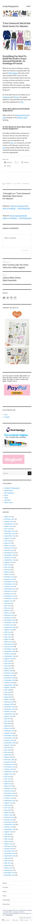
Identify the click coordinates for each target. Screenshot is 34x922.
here (12, 143)
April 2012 (7, 865)
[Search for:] (15, 473)
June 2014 (7, 808)
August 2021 (8, 601)
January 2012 (8, 870)
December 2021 (9, 596)
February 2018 (9, 702)
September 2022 (10, 589)
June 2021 (7, 606)
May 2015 (7, 781)
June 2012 (7, 860)
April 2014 (7, 812)
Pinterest (16, 97)
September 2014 (10, 800)
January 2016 (8, 762)
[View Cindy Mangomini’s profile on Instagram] (11, 297)
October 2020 (9, 625)
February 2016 (9, 759)
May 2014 (7, 810)
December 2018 (9, 678)
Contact (5, 887)
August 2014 (8, 803)
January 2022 (9, 593)
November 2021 (9, 598)
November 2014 (9, 796)
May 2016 (7, 752)
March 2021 (8, 613)
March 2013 (8, 844)
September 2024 (10, 536)
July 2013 (7, 834)
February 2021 (9, 615)
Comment (25, 250)
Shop (6, 498)
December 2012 (9, 851)
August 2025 (8, 526)
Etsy (21, 102)
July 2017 (7, 719)
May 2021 (7, 608)
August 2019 (8, 658)
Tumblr (7, 417)
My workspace (9, 493)
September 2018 (10, 685)
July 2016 (7, 747)
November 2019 (9, 651)
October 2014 (8, 798)
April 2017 (7, 726)
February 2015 (9, 788)
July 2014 (7, 805)
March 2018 (8, 699)
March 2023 (8, 574)
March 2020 (8, 642)
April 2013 (7, 841)
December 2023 (9, 553)
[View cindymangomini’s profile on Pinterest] (15, 297)
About (5, 883)
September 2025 (10, 524)
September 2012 (10, 856)
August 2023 (8, 562)
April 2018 (7, 697)
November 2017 (9, 709)
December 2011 (9, 872)
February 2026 (9, 519)
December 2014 (9, 793)
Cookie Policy (9, 915)
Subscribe (6, 904)
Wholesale (6, 900)
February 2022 (9, 591)
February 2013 (9, 846)
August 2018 (8, 687)
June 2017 (7, 721)
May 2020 (7, 637)
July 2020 (7, 632)
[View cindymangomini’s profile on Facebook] (4, 297)
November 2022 (9, 584)
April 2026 (8, 517)
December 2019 (9, 649)
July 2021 (7, 603)
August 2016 (8, 745)
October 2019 (9, 654)
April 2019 (7, 668)
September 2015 (10, 771)
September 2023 (10, 560)
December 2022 (9, 581)
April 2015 (7, 783)
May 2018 (7, 694)
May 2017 (7, 723)
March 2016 (8, 757)
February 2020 (9, 644)
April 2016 (7, 755)
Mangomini (8, 183)
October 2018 (8, 682)
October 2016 (9, 740)
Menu (28, 6)
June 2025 (7, 529)
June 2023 (7, 567)
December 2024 (9, 531)
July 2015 (7, 776)
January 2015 (8, 791)
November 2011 (9, 875)
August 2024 (8, 538)
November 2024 (9, 533)
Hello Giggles (13, 73)
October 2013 (8, 827)
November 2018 (9, 680)
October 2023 (9, 557)
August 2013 (8, 832)
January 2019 (8, 675)
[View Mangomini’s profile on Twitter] (7, 297)
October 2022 (9, 586)
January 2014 (8, 820)
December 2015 (9, 764)
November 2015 (9, 767)
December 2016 (9, 735)
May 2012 (7, 863)
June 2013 (7, 836)
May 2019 (7, 666)
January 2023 (8, 579)
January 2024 (9, 550)
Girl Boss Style (22, 117)
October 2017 (8, 711)
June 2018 (7, 692)
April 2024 (8, 543)
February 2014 (9, 817)
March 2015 (8, 786)
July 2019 (7, 661)
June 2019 (7, 663)
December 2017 (9, 707)
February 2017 (9, 731)
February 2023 (9, 577)
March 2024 (8, 545)
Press (6, 495)
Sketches (7, 500)
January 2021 (8, 618)
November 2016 (9, 738)
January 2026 (9, 521)
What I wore (8, 502)
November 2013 (9, 824)
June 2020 (7, 634)
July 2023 (7, 565)
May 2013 (7, 839)
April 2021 (7, 610)
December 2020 (9, 620)
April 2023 (7, 572)
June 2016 (7, 750)
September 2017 (9, 714)
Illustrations (25, 183)
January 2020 (9, 646)
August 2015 (8, 774)
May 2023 (7, 569)
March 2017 (8, 728)
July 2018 (7, 690)
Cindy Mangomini (10, 6)
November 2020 (9, 622)
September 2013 (9, 829)
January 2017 (8, 733)
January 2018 (8, 704)
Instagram (6, 97)
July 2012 (7, 858)
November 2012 (9, 853)
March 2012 (8, 868)
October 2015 (8, 769)
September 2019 (10, 656)
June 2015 (7, 779)
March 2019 (8, 670)
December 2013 (9, 822)
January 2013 (8, 848)
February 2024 (9, 548)
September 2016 (10, 743)
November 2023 (9, 555)
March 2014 (8, 815)
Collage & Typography (12, 488)
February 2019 (9, 673)
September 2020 (10, 627)
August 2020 (8, 630)
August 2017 (8, 716)
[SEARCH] (29, 473)
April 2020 (8, 639)
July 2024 (7, 541)
